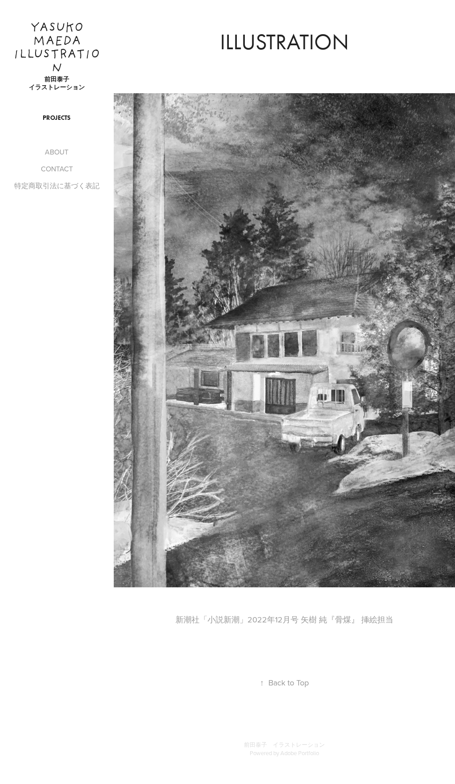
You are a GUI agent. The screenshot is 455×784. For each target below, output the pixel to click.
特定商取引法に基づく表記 (57, 185)
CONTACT (57, 169)
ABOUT (56, 152)
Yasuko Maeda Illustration (56, 48)
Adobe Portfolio (299, 753)
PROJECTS (57, 118)
